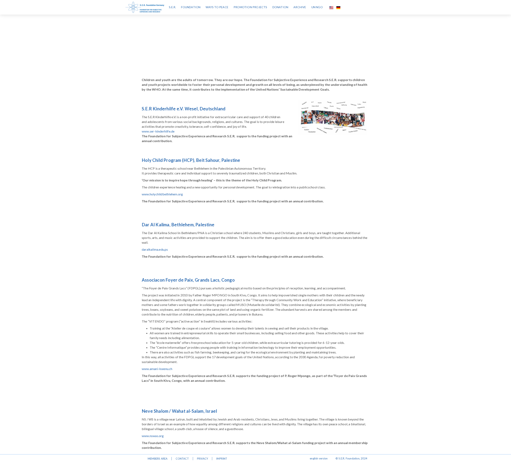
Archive (299, 7)
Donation (280, 7)
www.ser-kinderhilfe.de (158, 131)
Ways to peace (217, 7)
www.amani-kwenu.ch (157, 369)
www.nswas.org (153, 436)
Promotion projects (250, 7)
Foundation (190, 7)
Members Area (157, 458)
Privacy (202, 458)
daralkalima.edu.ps (155, 249)
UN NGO (317, 7)
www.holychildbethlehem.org (162, 194)
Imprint (221, 458)
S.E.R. (172, 7)
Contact (182, 458)
